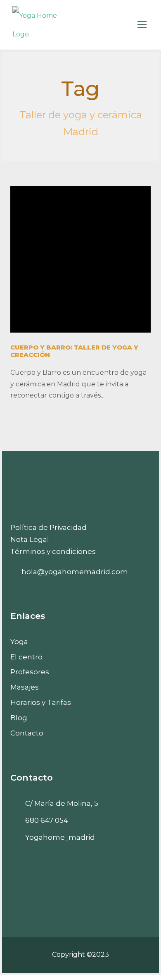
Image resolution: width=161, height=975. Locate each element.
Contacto (26, 733)
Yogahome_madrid (60, 837)
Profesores (29, 672)
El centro (26, 657)
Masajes (24, 687)
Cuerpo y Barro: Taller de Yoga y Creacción (74, 351)
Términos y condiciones (53, 551)
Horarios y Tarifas (40, 702)
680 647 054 (46, 820)
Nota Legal (29, 539)
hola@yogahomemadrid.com (74, 572)
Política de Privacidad (48, 527)
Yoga (19, 641)
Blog (18, 718)
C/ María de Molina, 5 (61, 803)
